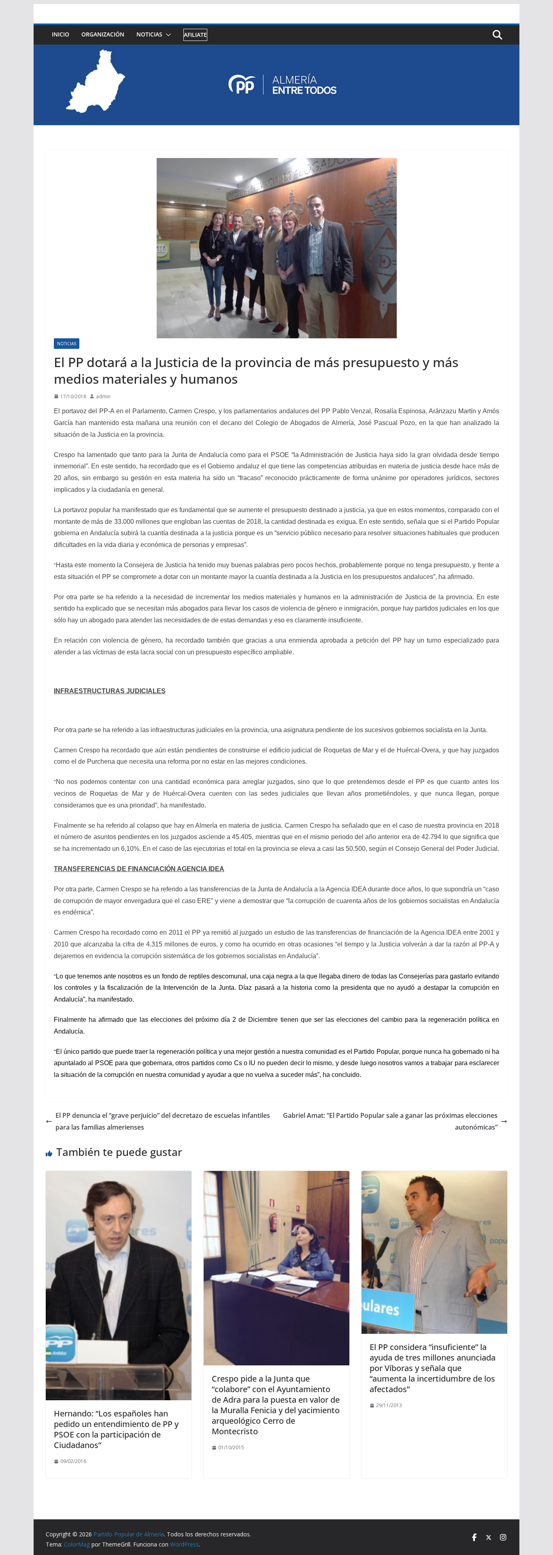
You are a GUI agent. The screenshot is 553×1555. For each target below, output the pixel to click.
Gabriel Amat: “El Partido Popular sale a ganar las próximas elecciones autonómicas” (390, 1121)
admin (103, 396)
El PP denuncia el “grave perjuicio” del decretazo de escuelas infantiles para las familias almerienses (162, 1121)
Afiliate (195, 34)
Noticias (149, 34)
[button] (166, 35)
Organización (102, 34)
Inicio (60, 34)
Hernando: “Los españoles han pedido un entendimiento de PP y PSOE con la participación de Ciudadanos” (116, 1429)
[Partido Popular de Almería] (276, 50)
